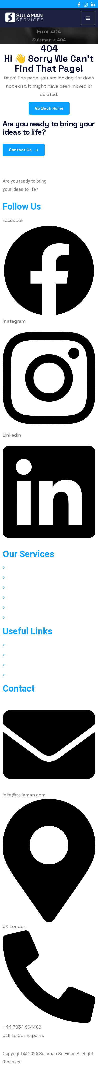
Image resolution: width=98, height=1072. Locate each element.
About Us (16, 655)
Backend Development (28, 588)
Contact (15, 675)
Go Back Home (49, 108)
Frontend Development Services (37, 608)
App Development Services (32, 578)
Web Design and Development (35, 568)
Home (13, 645)
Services (15, 665)
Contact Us (21, 149)
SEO (11, 598)
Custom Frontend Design (30, 618)
